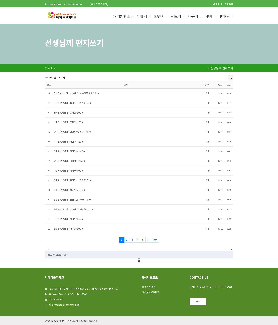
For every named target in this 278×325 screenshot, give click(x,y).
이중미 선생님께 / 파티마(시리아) (68, 151)
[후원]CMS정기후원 (150, 292)
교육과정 (159, 16)
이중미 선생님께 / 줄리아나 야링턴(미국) (72, 180)
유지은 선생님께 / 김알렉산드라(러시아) (71, 131)
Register (228, 3)
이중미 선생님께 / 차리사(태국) (68, 170)
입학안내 (142, 16)
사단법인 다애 (100, 4)
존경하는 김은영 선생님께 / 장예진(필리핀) (73, 209)
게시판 (209, 16)
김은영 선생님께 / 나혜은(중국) (68, 228)
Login (216, 3)
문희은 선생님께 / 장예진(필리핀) (68, 189)
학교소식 (176, 16)
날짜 (220, 84)
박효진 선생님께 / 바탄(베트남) (68, 141)
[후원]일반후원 (148, 287)
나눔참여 (193, 16)
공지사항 (225, 16)
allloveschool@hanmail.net (64, 304)
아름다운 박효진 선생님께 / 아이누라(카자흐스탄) (76, 93)
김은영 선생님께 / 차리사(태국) (68, 218)
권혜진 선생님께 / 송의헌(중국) (68, 112)
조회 (229, 84)
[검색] (139, 260)
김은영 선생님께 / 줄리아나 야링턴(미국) (72, 102)
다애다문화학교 (121, 16)
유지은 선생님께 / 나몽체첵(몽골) (68, 160)
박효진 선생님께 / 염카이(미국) (68, 122)
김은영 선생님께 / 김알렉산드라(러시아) (71, 199)
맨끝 (155, 239)
